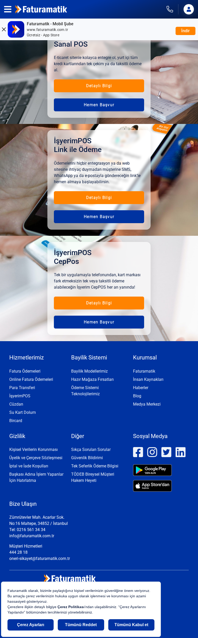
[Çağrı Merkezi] (172, 9)
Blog (137, 395)
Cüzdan (16, 404)
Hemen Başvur (99, 104)
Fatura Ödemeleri (24, 371)
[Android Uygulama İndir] (161, 470)
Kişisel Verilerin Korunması (33, 449)
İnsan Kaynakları (148, 379)
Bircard (15, 420)
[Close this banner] (3, 29)
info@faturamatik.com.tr (31, 535)
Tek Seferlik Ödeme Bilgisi (94, 466)
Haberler (140, 387)
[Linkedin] (181, 454)
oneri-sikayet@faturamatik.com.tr (39, 558)
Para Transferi (22, 387)
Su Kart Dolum (22, 412)
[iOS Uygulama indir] (161, 486)
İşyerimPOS (19, 395)
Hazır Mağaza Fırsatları (92, 379)
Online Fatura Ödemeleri (31, 379)
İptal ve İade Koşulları (28, 466)
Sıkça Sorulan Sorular (91, 449)
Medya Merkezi (147, 404)
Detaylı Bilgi (99, 85)
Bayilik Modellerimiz (89, 371)
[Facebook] (138, 454)
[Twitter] (166, 454)
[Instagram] (152, 454)
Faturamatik (144, 371)
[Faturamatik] (41, 9)
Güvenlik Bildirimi (87, 457)
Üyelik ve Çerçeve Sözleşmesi (35, 457)
